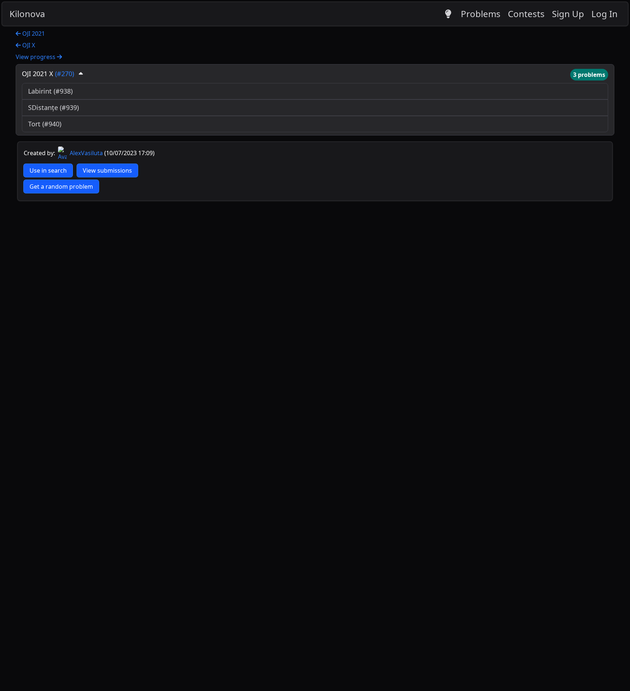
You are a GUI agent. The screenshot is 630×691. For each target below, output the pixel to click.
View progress (36, 57)
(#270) (64, 73)
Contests (526, 14)
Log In (604, 14)
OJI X (28, 45)
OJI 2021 (33, 34)
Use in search (48, 170)
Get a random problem (61, 186)
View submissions (107, 170)
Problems (481, 14)
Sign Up (568, 14)
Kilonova (27, 14)
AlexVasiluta (85, 153)
